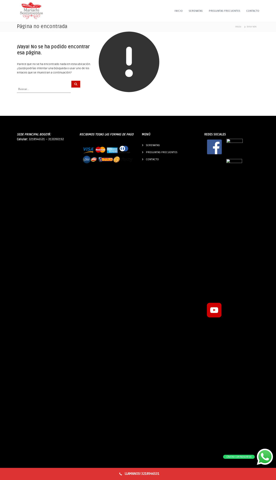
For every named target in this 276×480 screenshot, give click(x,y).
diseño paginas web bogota (160, 172)
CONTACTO (252, 11)
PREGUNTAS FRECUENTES (224, 11)
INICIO (178, 11)
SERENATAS (196, 11)
